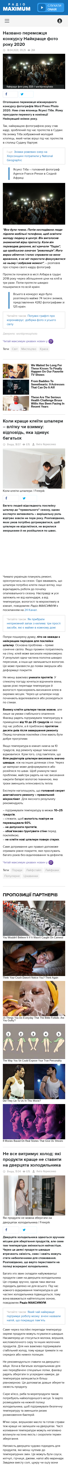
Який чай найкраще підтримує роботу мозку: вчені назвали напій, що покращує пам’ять (34, 1316)
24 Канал (30, 610)
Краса (44, 349)
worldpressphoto (26, 333)
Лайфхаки (52, 870)
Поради (17, 870)
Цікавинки (31, 876)
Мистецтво (28, 349)
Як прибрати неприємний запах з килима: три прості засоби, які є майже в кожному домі (34, 623)
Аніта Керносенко (46, 444)
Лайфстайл (33, 870)
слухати (54, 7)
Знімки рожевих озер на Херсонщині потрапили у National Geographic (30, 156)
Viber (51, 341)
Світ (15, 349)
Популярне (12, 876)
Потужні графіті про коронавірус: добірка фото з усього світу (31, 320)
